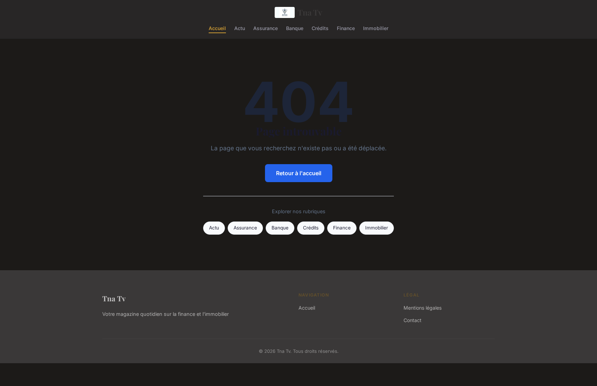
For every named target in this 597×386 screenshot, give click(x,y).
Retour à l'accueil (298, 173)
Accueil (217, 28)
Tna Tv (309, 12)
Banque (294, 28)
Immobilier (375, 28)
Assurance (265, 28)
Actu (239, 28)
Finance (346, 28)
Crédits (320, 28)
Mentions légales (423, 308)
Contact (412, 320)
